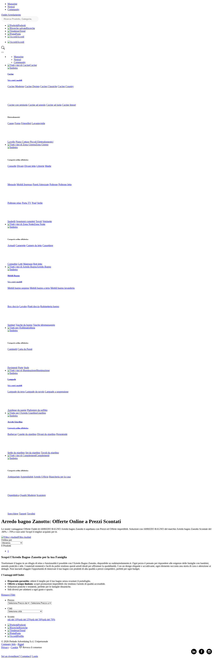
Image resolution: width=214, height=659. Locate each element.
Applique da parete (17, 410)
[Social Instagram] (209, 653)
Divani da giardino (46, 434)
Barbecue (12, 434)
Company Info (8, 644)
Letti (20, 264)
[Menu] (2, 52)
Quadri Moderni (28, 495)
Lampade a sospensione (56, 391)
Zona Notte (39, 224)
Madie (48, 166)
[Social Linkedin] (194, 653)
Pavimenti (12, 367)
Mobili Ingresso (24, 184)
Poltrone (54, 184)
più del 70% (49, 619)
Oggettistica (13, 495)
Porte (20, 367)
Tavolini (31, 513)
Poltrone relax (14, 203)
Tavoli (39, 221)
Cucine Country (66, 86)
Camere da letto (34, 245)
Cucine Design (32, 86)
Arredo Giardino (15, 422)
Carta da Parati (25, 349)
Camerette (21, 245)
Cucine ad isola (53, 105)
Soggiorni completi (25, 221)
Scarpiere (41, 495)
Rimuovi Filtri (8, 594)
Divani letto (30, 166)
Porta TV (26, 203)
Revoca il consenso (32, 647)
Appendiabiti (26, 476)
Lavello (11, 141)
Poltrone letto (65, 184)
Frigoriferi (26, 123)
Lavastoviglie (38, 123)
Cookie (14, 647)
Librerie (40, 166)
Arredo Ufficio (41, 476)
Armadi (11, 245)
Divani (20, 166)
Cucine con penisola (18, 105)
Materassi (28, 264)
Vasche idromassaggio (44, 325)
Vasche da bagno (24, 325)
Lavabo (23, 306)
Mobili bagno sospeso (18, 288)
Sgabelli (12, 221)
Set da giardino (32, 452)
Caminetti (12, 349)
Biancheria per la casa (60, 476)
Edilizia (31, 327)
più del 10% (13, 619)
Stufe (26, 367)
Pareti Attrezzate (41, 184)
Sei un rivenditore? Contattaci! (16, 656)
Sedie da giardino (16, 452)
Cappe (11, 123)
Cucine (33, 65)
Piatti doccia (34, 306)
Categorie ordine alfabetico (18, 428)
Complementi (42, 455)
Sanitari (11, 325)
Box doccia (13, 306)
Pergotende (61, 434)
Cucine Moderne (16, 86)
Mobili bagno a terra (40, 288)
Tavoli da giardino (50, 452)
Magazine (12, 4)
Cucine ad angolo (37, 105)
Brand (21, 644)
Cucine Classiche (48, 86)
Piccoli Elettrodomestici (41, 141)
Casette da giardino (27, 434)
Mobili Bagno (14, 275)
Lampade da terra (16, 391)
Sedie (40, 203)
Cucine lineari (69, 105)
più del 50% (37, 619)
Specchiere (13, 513)
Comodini (12, 264)
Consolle (12, 166)
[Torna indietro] (13, 68)
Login (35, 656)
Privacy (5, 647)
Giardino (41, 413)
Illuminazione (43, 370)
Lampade (12, 379)
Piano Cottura (22, 141)
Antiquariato (14, 476)
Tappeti (22, 513)
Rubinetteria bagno (49, 306)
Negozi (11, 6)
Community (13, 9)
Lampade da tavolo (34, 391)
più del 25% (25, 619)
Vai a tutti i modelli (15, 80)
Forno (18, 123)
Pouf (34, 203)
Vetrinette (47, 221)
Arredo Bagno (44, 266)
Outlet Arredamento (11, 14)
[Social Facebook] (201, 653)
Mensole (12, 184)
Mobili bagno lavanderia (62, 288)
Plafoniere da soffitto (37, 410)
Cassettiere (47, 245)
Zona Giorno (42, 144)
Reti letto (37, 264)
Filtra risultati (24, 537)
